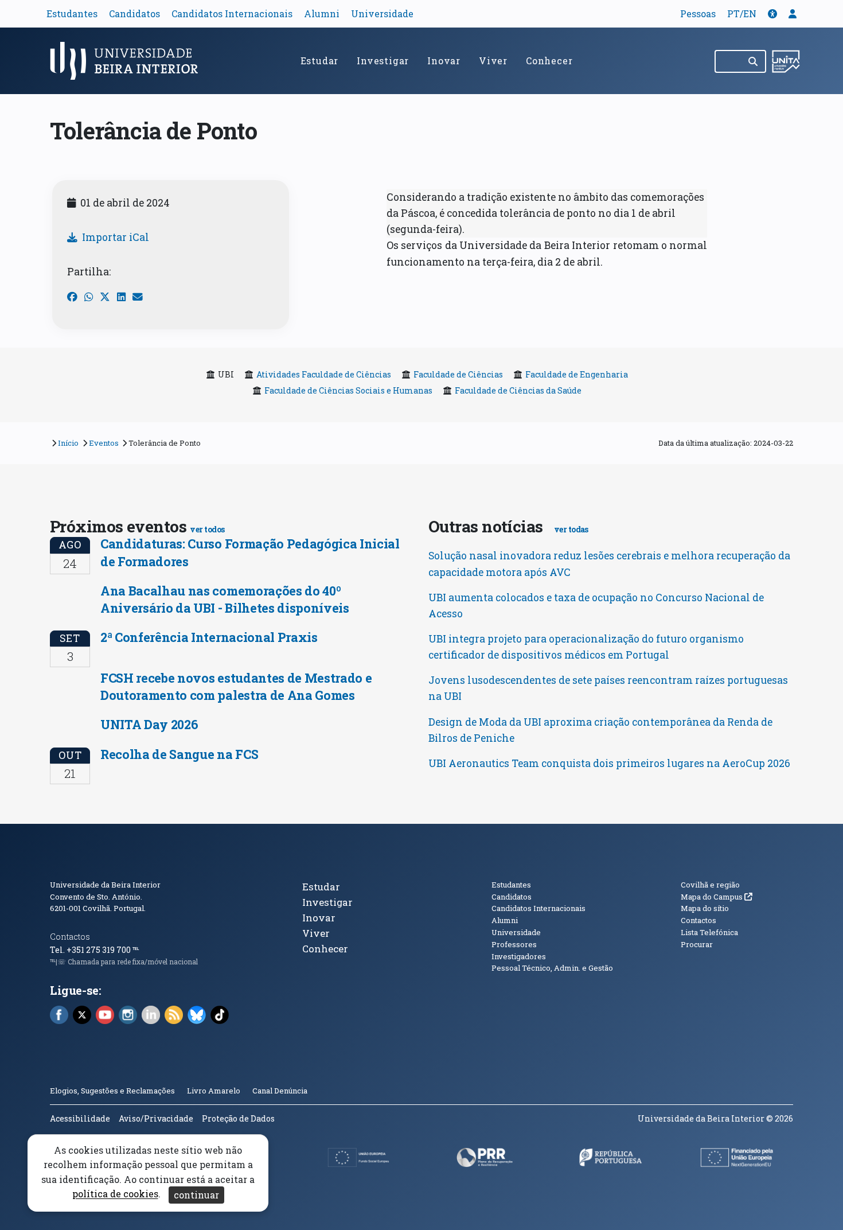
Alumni (321, 13)
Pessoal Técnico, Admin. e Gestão (552, 968)
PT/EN (741, 13)
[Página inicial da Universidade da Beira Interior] (129, 60)
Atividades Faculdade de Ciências (323, 374)
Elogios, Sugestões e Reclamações (112, 1090)
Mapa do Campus (716, 897)
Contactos (70, 936)
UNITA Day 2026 (149, 724)
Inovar (443, 61)
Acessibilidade (80, 1118)
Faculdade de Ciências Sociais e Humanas (348, 390)
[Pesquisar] (753, 61)
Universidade (382, 13)
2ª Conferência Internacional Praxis (209, 637)
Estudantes (71, 13)
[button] (772, 13)
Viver (493, 61)
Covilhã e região (710, 884)
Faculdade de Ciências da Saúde (518, 390)
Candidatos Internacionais (231, 13)
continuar (196, 1195)
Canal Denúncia (279, 1090)
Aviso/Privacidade (156, 1118)
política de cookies (115, 1194)
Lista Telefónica (709, 932)
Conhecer (549, 61)
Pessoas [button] (698, 13)
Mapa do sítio (705, 908)
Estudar (319, 61)
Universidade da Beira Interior (105, 884)
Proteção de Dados (238, 1118)
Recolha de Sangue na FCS (179, 754)
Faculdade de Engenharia (576, 374)
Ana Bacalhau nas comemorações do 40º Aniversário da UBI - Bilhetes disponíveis (224, 599)
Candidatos (134, 13)
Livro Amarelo (214, 1090)
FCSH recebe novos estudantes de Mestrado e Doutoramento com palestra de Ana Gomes (236, 686)
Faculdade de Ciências (458, 374)
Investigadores (518, 956)
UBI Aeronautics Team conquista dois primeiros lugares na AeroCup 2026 (609, 763)
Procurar (697, 944)
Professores (514, 944)
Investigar (383, 61)
